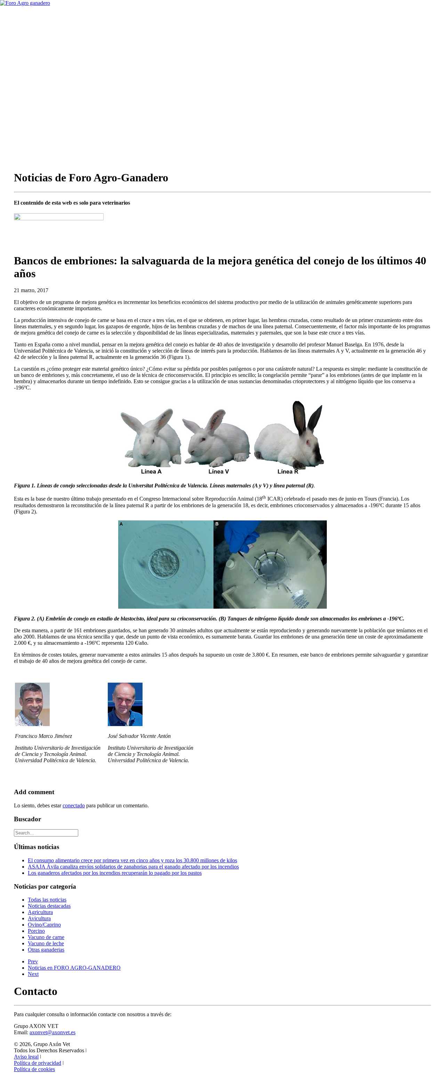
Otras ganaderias (46, 950)
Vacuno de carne (46, 937)
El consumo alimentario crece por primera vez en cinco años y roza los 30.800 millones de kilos (132, 860)
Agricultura (40, 912)
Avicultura (39, 918)
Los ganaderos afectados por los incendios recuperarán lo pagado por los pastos (115, 873)
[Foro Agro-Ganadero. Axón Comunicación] (222, 17)
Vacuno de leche (46, 943)
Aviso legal (26, 1057)
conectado (74, 805)
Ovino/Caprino (44, 925)
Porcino (36, 931)
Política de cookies (34, 1069)
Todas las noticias (47, 900)
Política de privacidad (37, 1063)
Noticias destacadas (49, 906)
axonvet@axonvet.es (52, 1032)
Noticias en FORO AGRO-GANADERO (74, 968)
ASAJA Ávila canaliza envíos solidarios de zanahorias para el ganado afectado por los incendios (133, 867)
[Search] (46, 833)
